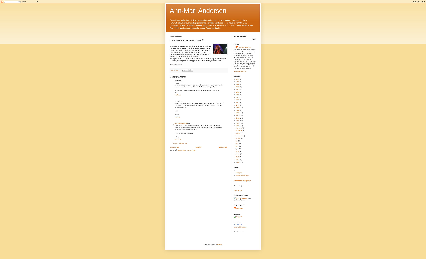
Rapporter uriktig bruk (242, 180)
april (237, 149)
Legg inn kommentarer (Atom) (186, 150)
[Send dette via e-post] (183, 70)
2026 (238, 79)
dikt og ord (239, 173)
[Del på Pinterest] (191, 70)
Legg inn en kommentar (180, 143)
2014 (238, 110)
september (239, 136)
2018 (238, 100)
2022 (238, 89)
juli (237, 141)
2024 (238, 84)
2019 (238, 97)
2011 (238, 118)
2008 (238, 126)
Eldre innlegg (223, 147)
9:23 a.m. (177, 117)
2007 (238, 160)
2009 (238, 123)
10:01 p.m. (178, 139)
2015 (238, 107)
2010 (238, 120)
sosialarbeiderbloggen (242, 175)
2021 (238, 92)
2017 (238, 102)
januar (238, 156)
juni (237, 143)
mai (237, 146)
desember (239, 128)
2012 (238, 115)
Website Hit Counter (240, 227)
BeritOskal (239, 208)
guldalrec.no (238, 190)
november (239, 130)
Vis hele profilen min (240, 71)
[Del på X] (187, 70)
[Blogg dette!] (185, 70)
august (238, 138)
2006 (238, 162)
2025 (238, 81)
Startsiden (199, 147)
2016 (238, 105)
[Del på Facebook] (189, 70)
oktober (238, 133)
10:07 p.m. (178, 95)
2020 (238, 94)
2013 (238, 113)
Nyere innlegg (174, 147)
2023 (238, 87)
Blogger (219, 244)
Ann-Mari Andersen (198, 10)
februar (238, 154)
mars (237, 151)
